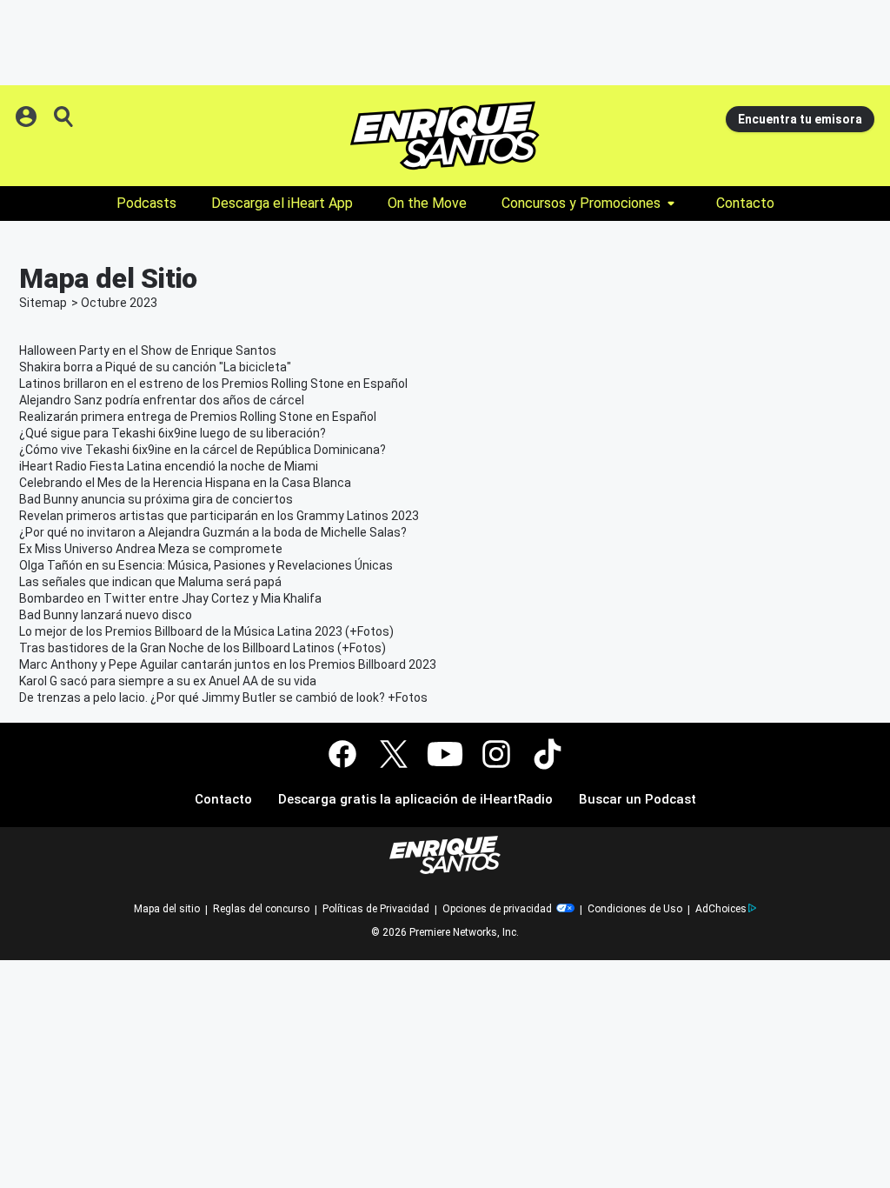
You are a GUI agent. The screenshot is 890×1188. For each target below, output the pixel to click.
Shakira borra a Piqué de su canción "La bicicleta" (155, 367)
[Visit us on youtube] (445, 754)
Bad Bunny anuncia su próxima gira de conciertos (156, 499)
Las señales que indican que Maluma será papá (150, 582)
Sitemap (43, 303)
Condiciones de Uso (635, 909)
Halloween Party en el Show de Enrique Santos (147, 350)
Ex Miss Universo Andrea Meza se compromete (150, 549)
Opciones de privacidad (498, 909)
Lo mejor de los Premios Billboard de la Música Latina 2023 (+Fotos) (206, 631)
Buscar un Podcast (637, 799)
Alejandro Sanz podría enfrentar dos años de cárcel (161, 400)
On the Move (427, 203)
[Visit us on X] (393, 754)
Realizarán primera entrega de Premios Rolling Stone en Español (197, 417)
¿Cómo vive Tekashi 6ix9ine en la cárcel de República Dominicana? (202, 450)
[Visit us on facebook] (342, 754)
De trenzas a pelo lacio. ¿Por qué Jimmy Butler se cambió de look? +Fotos (223, 697)
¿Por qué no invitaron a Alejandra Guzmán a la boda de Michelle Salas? (213, 532)
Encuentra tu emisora (800, 119)
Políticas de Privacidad (375, 909)
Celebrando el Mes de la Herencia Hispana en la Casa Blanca (185, 483)
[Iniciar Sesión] (28, 116)
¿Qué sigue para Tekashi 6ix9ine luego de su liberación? (172, 433)
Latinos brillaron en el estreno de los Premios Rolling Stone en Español (213, 383)
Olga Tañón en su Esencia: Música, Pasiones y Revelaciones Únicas (206, 565)
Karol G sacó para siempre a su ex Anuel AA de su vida (167, 681)
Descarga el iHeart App (282, 203)
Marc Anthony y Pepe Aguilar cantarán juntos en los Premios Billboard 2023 (227, 664)
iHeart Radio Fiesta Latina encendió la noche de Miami (168, 466)
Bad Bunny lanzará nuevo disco (105, 615)
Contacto (745, 203)
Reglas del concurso (261, 909)
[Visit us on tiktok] (547, 754)
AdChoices (721, 909)
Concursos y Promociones (581, 203)
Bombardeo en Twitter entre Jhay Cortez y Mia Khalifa (170, 598)
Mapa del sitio (167, 909)
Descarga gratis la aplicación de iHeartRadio (415, 799)
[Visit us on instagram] (496, 754)
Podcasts (146, 203)
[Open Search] (64, 116)
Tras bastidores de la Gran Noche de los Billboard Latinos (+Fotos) (202, 648)
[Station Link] (445, 135)
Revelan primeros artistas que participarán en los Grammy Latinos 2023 (219, 516)
